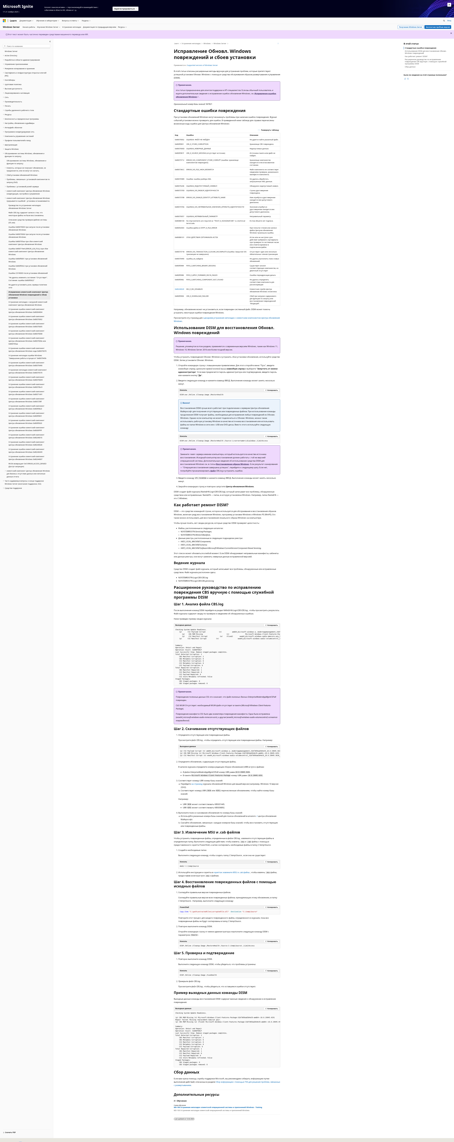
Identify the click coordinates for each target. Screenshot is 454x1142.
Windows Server (220, 43)
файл (213, 470)
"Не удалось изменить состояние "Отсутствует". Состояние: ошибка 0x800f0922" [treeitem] (28, 279)
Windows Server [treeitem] (11, 51)
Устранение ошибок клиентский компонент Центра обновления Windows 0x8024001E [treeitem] (26, 436)
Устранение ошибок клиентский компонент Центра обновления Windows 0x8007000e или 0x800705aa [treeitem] (27, 341)
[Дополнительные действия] (278, 44)
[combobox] (26, 46)
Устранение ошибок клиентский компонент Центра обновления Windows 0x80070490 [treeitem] (26, 364)
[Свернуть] (50, 41)
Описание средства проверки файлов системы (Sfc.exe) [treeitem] (28, 221)
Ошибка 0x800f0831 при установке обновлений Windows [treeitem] (28, 260)
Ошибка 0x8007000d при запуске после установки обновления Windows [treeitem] (29, 235)
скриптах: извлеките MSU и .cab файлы (232, 872)
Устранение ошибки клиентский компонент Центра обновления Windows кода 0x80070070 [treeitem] (27, 349)
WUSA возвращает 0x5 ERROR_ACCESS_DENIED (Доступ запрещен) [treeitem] (27, 465)
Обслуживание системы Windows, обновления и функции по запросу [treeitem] (26, 162)
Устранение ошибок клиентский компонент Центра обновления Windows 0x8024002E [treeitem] (26, 443)
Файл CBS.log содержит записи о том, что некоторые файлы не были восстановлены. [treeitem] (26, 214)
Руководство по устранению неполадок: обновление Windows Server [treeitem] (25, 206)
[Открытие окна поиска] (444, 21)
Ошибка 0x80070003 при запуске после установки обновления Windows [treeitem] (29, 228)
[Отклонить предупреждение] (449, 5)
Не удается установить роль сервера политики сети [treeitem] (28, 286)
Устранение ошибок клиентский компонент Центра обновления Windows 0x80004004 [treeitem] (26, 310)
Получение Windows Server (410, 27)
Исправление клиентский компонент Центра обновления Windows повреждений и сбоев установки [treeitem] (28, 295)
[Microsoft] (4, 20)
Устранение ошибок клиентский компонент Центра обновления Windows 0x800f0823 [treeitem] (26, 407)
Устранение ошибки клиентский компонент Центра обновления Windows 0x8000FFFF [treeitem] (26, 429)
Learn (176, 43)
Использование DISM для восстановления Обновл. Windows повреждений (425, 52)
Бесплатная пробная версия (438, 27)
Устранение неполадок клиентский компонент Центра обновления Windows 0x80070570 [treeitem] (28, 371)
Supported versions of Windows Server (202, 65)
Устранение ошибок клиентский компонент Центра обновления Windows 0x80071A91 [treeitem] (26, 393)
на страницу (197, 784)
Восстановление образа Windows (232, 464)
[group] (227, 656)
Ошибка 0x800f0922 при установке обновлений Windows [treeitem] (28, 267)
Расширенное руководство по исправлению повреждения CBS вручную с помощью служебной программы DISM (425, 61)
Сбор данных (410, 67)
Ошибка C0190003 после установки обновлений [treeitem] (28, 273)
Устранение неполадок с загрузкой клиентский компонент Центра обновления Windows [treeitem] (28, 303)
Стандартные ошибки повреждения (420, 48)
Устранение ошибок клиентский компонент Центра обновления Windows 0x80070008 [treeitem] (26, 332)
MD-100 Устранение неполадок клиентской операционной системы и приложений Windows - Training (218, 1107)
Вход (449, 20)
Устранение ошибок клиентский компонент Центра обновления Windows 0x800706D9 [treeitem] (26, 378)
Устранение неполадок (191, 43)
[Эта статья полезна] (405, 78)
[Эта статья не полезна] (407, 78)
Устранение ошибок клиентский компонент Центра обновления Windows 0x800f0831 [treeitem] (26, 414)
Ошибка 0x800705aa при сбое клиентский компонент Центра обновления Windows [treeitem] (26, 242)
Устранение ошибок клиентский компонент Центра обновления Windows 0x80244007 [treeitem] (26, 457)
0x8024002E (179, 289)
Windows (207, 43)
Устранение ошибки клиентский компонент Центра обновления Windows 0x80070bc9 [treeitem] (26, 385)
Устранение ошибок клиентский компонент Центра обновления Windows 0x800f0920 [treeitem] (26, 421)
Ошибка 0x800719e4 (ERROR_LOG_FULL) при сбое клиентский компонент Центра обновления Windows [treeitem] (28, 252)
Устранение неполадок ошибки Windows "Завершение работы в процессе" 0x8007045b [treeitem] (27, 356)
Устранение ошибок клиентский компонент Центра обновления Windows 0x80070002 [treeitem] (26, 317)
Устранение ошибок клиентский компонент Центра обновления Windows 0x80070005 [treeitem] (26, 325)
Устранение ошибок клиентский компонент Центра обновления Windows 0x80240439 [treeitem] (26, 450)
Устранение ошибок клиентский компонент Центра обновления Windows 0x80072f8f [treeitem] (26, 400)
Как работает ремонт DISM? (416, 56)
